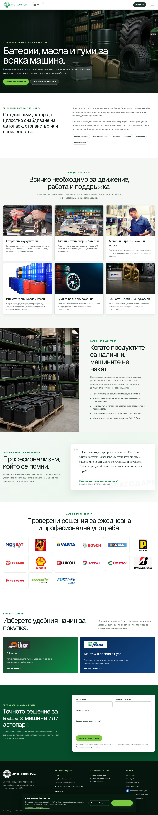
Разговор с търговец (16, 81)
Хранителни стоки (98, 775)
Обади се (139, 5)
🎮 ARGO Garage (132, 786)
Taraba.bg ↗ (131, 775)
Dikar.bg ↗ (130, 779)
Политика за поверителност (37, 808)
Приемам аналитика (122, 803)
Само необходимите (99, 803)
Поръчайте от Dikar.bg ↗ (44, 81)
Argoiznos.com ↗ (132, 783)
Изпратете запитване (89, 738)
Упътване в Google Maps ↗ (65, 783)
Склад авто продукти (100, 778)
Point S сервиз (96, 782)
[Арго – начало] (15, 4)
